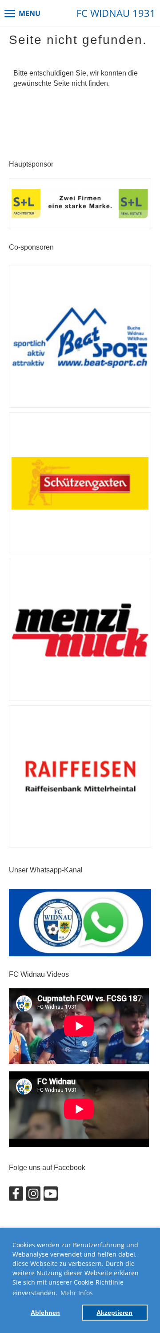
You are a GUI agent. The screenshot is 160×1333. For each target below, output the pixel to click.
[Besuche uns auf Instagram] (33, 1196)
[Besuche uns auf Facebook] (16, 1196)
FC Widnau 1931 (116, 13)
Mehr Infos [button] (76, 1293)
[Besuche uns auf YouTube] (51, 1196)
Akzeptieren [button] (114, 1312)
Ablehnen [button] (45, 1312)
